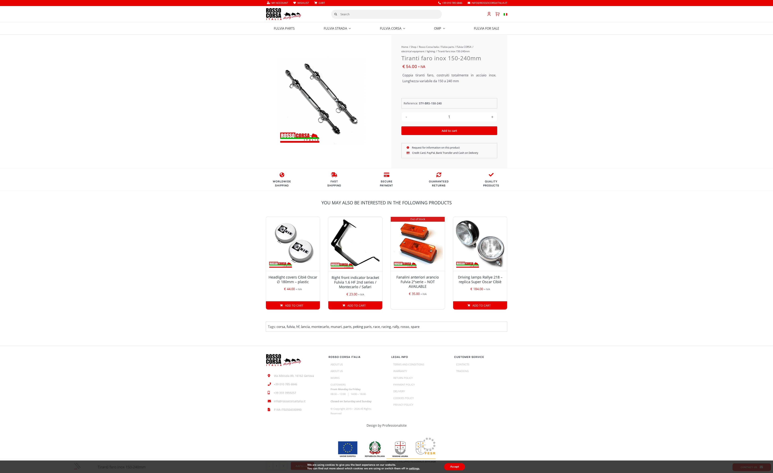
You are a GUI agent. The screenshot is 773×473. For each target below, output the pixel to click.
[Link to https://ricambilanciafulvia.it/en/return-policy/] (438, 174)
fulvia (291, 326)
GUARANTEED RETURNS (439, 183)
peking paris (362, 326)
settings (414, 468)
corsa (281, 326)
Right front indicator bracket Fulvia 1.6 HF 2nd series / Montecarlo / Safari (355, 282)
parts (347, 326)
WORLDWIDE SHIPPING (282, 183)
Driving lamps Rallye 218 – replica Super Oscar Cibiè (480, 279)
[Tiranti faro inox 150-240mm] (321, 101)
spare (415, 326)
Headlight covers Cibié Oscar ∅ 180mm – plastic (293, 279)
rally (396, 326)
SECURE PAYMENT (386, 183)
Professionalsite (394, 425)
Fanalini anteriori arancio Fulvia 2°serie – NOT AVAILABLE (417, 282)
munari (336, 326)
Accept (454, 467)
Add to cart (449, 131)
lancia (305, 326)
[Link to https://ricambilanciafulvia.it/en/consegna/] (282, 174)
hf (297, 326)
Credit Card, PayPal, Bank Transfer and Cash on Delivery (444, 153)
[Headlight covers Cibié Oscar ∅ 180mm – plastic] (293, 244)
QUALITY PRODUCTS (491, 183)
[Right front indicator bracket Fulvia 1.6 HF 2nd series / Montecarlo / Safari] (355, 244)
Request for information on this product (435, 147)
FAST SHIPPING (334, 183)
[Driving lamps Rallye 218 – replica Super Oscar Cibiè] (480, 244)
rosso (405, 326)
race (376, 326)
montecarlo (320, 326)
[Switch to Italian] (503, 14)
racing (386, 326)
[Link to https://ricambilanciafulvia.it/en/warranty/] (491, 174)
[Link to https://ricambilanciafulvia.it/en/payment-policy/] (386, 174)
